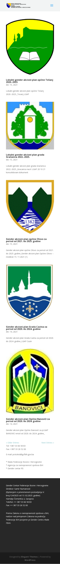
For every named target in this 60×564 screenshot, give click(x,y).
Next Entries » (47, 442)
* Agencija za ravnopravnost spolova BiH (24, 465)
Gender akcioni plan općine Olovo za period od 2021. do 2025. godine (26, 240)
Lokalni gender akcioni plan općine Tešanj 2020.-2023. (29, 81)
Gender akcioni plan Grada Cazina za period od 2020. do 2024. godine (26, 328)
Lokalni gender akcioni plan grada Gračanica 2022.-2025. (25, 155)
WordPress (30, 560)
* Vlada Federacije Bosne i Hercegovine (24, 462)
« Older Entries (12, 442)
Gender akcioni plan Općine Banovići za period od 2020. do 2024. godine (28, 420)
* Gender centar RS (14, 468)
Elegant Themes (29, 556)
